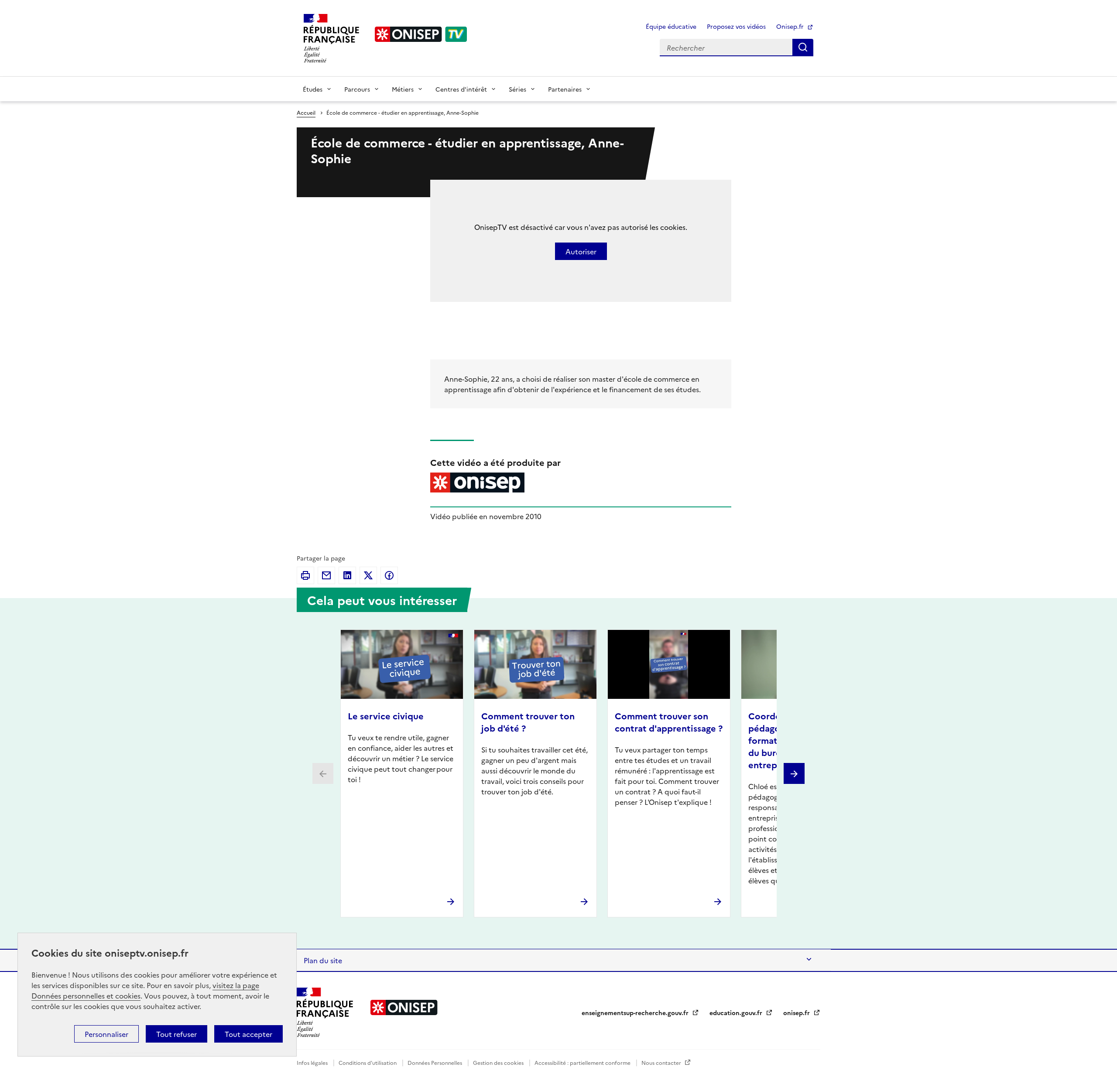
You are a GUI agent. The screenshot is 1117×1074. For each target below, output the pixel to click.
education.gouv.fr (736, 1012)
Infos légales (313, 1062)
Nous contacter (661, 1062)
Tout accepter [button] (248, 1034)
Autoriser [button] (580, 251)
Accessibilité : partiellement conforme (583, 1062)
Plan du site (323, 960)
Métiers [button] (403, 89)
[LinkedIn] (347, 575)
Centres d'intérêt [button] (461, 89)
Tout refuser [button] (176, 1034)
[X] (368, 575)
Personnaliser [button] (106, 1034)
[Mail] (326, 575)
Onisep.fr (790, 26)
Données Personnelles (435, 1062)
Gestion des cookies (499, 1062)
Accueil (306, 112)
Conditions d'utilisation (368, 1062)
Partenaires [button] (565, 89)
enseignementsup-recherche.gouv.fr (636, 1012)
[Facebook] (389, 575)
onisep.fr (797, 1012)
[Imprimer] (305, 575)
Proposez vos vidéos (736, 26)
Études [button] (312, 89)
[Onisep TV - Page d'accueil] (421, 34)
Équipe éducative (671, 26)
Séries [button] (517, 89)
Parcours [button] (357, 89)
